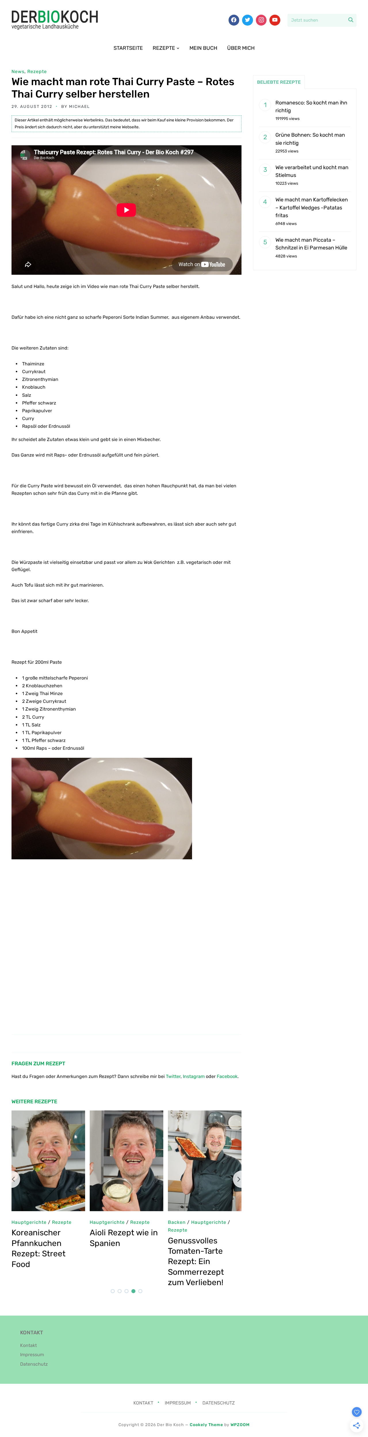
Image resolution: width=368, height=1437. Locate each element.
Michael (79, 106)
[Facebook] (234, 20)
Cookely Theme (206, 1424)
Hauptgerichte (185, 1222)
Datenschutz (34, 1364)
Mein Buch (203, 48)
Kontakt (28, 1345)
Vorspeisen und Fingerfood (122, 1230)
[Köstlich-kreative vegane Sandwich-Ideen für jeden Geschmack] (126, 1114)
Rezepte (164, 48)
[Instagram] (261, 20)
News (18, 71)
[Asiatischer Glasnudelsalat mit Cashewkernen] (204, 1114)
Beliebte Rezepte (279, 82)
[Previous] (11, 1179)
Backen (20, 1222)
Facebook (227, 1076)
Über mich (241, 48)
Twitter (173, 1076)
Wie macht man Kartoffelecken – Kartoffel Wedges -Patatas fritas (311, 207)
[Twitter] (247, 20)
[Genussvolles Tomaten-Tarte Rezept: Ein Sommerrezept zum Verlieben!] (48, 1114)
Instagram (194, 1076)
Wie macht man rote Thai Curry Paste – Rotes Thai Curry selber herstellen (123, 87)
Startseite (128, 48)
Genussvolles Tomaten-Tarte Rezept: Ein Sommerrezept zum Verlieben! (40, 1261)
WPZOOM (240, 1424)
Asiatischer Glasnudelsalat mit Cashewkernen (202, 1243)
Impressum (32, 1354)
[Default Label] (275, 20)
